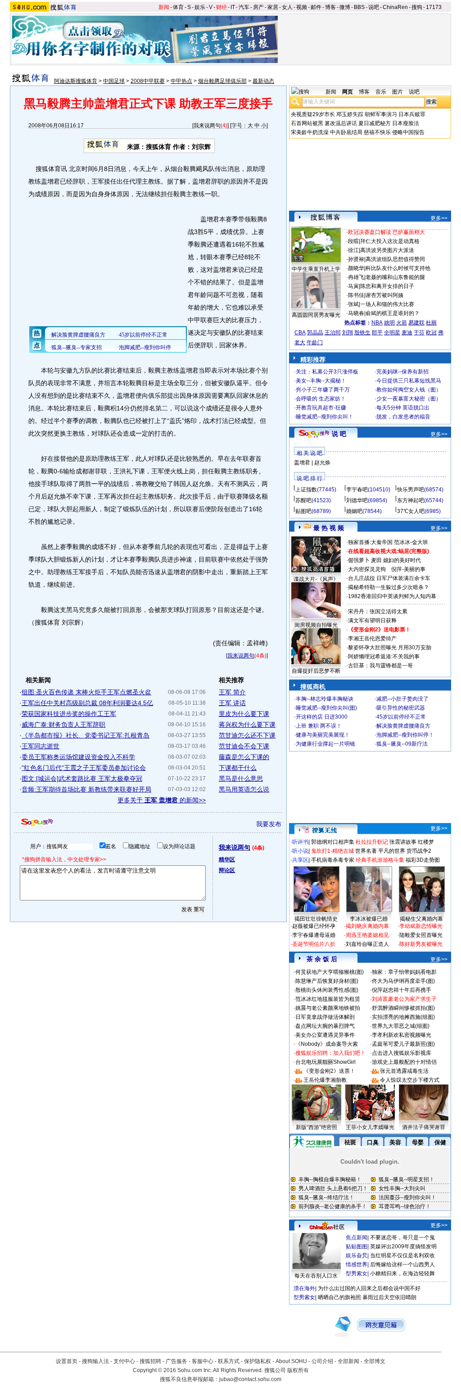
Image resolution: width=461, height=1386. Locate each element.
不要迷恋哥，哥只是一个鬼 (402, 1237)
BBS (359, 7)
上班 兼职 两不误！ (319, 726)
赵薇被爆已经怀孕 (313, 926)
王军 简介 (232, 692)
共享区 (300, 860)
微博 (344, 7)
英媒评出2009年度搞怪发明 (403, 1246)
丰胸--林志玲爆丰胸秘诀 (324, 699)
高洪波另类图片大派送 (387, 250)
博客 (330, 7)
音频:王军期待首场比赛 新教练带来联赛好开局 (86, 789)
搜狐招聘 (150, 1361)
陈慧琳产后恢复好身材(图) (326, 981)
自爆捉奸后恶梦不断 (316, 671)
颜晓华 (356, 268)
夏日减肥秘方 (374, 123)
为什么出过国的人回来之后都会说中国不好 (369, 1288)
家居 (272, 7)
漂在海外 (304, 1288)
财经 (221, 7)
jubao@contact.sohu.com (250, 1379)
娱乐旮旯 (356, 1255)
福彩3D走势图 (423, 860)
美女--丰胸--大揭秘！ (321, 381)
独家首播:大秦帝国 (370, 542)
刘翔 (347, 332)
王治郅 (333, 332)
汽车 (244, 7)
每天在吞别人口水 (316, 1276)
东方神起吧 (410, 500)
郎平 (377, 332)
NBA (377, 323)
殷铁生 (362, 332)
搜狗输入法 (95, 1361)
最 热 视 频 (328, 527)
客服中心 (202, 1361)
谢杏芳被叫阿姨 (384, 295)
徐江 (353, 250)
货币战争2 (419, 851)
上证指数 (306, 489)
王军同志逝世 (40, 746)
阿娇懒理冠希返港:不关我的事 (384, 656)
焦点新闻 (356, 1237)
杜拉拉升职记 (372, 842)
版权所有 (298, 1370)
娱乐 (199, 7)
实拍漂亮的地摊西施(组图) (403, 1017)
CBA (300, 332)
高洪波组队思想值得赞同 (395, 259)
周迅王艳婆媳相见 (367, 935)
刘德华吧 (357, 500)
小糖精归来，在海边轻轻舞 (402, 1273)
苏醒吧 (303, 500)
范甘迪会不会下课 (244, 746)
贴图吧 (303, 511)
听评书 (300, 842)
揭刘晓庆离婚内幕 (367, 926)
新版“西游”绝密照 (316, 1127)
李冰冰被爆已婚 (369, 919)
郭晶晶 (315, 332)
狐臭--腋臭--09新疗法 (402, 744)
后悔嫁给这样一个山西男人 (402, 1264)
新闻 (163, 7)
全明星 (392, 332)
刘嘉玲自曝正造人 (367, 944)
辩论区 (227, 870)
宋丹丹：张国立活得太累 (377, 611)
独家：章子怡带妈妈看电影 (404, 972)
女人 (287, 7)
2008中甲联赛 (148, 81)
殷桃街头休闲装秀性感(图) (326, 990)
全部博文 (374, 1361)
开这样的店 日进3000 (322, 717)
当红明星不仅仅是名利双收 (402, 1255)
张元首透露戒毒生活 (404, 1071)
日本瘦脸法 (405, 123)
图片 (397, 92)
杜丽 (431, 323)
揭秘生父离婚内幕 (421, 919)
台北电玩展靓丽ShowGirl (325, 1062)
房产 (258, 7)
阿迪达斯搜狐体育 (75, 81)
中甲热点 (181, 81)
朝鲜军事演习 (381, 114)
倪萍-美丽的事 (408, 569)
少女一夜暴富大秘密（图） (408, 399)
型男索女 (356, 1273)
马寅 (353, 286)
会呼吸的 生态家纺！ (321, 399)
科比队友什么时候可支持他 (398, 268)
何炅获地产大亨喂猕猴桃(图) (329, 972)
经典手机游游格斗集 (380, 860)
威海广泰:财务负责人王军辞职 (63, 724)
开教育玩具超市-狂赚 (321, 408)
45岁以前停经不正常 (401, 717)
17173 (434, 7)
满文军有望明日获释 (372, 620)
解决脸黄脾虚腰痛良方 (403, 726)
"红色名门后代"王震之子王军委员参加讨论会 (84, 767)
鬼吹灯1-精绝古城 (332, 851)
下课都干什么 (238, 767)
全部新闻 (348, 1361)
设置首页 (66, 1361)
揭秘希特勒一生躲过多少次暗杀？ (388, 587)
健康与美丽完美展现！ (323, 735)
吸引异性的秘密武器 (400, 708)
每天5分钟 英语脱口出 (402, 408)
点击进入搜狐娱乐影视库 (401, 1053)
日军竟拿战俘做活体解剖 (325, 1017)
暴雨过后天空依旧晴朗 (389, 1297)
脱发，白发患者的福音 (403, 417)
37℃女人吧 (411, 511)
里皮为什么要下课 (244, 713)
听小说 (300, 851)
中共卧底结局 (346, 132)
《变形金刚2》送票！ (329, 1071)
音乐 (380, 92)
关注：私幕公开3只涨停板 (327, 372)
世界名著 (366, 851)
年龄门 (315, 342)
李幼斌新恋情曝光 (421, 926)
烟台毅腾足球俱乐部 (222, 81)
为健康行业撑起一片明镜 (325, 744)
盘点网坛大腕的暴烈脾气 (325, 1026)
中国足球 (114, 81)
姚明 (389, 323)
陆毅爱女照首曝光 (421, 935)
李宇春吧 (357, 489)
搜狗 (416, 7)
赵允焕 (322, 462)
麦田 (376, 560)
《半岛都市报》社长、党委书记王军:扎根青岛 (85, 735)
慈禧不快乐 (377, 132)
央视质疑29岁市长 (313, 114)
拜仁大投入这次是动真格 (390, 241)
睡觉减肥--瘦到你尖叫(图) (326, 708)
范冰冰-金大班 (411, 542)
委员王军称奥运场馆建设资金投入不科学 (78, 756)
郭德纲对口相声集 (332, 842)
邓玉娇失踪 (349, 114)
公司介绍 (322, 1361)
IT (232, 7)
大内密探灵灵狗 (367, 569)
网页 (347, 92)
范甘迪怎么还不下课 (247, 735)
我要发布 (268, 824)
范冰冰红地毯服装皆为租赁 (327, 999)
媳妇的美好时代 (402, 560)
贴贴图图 (356, 1246)
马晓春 (356, 313)
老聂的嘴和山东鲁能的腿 (395, 277)
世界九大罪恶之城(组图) (400, 1026)
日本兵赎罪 (411, 114)
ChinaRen (395, 7)
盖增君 (302, 462)
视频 (301, 7)
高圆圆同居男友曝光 (316, 315)
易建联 (416, 323)
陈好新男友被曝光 (421, 944)
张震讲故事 (402, 842)
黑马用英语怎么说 (244, 789)
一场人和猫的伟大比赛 (387, 304)
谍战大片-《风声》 (316, 579)
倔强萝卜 (359, 560)
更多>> (438, 218)
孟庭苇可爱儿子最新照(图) (403, 1044)
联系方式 (229, 1361)
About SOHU (291, 1361)
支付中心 (124, 1361)
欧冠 (431, 332)
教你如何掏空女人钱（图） (408, 390)
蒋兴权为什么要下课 (247, 724)
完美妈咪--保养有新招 (402, 372)
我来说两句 (207, 125)
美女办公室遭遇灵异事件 (325, 1035)
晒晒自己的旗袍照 (339, 1297)
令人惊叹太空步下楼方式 (409, 1080)
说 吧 (339, 433)
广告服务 (176, 1361)
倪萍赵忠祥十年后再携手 (401, 990)
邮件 (316, 7)
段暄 (353, 241)
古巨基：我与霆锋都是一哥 (380, 665)
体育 (178, 7)
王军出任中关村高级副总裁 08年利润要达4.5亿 (87, 702)
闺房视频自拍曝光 (316, 625)
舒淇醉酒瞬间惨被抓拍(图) (403, 1008)
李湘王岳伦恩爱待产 (372, 638)
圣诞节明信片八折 (313, 944)
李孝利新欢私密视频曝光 (401, 1035)
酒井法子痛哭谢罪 (423, 1127)
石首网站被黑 (307, 123)
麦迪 (407, 332)
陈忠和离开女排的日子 (387, 286)
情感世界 (356, 1264)
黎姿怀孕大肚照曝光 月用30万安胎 (389, 647)
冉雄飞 (356, 277)
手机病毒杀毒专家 (332, 860)
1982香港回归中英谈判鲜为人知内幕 (392, 596)
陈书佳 (356, 295)
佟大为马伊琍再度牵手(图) (403, 981)
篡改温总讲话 (341, 123)
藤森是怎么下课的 (244, 756)
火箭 (401, 323)
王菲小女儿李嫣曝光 (370, 1127)
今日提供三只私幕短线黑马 (408, 381)
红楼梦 (426, 842)
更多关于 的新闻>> (162, 800)
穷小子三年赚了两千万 (323, 390)
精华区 (227, 859)
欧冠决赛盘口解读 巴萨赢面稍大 (386, 232)
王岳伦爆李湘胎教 (325, 1080)
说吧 (373, 7)
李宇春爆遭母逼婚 (313, 935)
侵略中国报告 (408, 132)
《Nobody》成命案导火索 (326, 1044)
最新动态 (263, 81)
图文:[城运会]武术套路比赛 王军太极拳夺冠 (82, 778)
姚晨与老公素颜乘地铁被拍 (327, 1008)
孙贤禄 (356, 259)
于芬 (419, 332)
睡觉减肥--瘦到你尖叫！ (324, 417)
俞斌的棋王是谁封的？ (393, 313)
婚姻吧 (354, 511)
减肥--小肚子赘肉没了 (402, 699)
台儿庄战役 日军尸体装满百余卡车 (389, 578)
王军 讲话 (232, 702)
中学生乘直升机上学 (316, 269)
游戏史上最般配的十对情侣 (404, 1062)
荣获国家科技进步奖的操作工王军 (69, 713)
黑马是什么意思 (241, 778)
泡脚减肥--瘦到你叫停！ (405, 735)
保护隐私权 (257, 1361)
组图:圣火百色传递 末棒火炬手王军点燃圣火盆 (86, 692)
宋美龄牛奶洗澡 (310, 132)
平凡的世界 (391, 851)
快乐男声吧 (410, 489)
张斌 (353, 304)
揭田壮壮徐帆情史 (316, 919)
